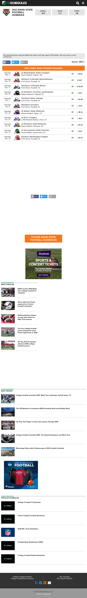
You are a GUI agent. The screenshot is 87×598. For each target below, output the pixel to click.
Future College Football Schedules (31, 515)
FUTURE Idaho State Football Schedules (43, 238)
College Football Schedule (22, 577)
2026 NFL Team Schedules (28, 529)
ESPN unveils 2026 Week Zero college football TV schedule (27, 291)
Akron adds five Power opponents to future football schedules (26, 304)
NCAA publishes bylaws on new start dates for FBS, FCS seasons (27, 317)
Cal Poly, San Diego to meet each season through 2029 (37, 422)
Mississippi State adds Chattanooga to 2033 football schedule (40, 448)
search (77, 3)
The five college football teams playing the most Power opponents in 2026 (27, 330)
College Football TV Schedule (29, 502)
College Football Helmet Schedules (31, 555)
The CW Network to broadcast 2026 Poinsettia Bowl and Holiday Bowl (43, 408)
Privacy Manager (43, 594)
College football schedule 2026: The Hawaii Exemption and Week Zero (43, 435)
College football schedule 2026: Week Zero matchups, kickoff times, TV (43, 395)
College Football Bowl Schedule (22, 578)
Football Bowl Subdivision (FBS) (30, 542)
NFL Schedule (65, 577)
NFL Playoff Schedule (64, 578)
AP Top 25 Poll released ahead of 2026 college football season (27, 344)
